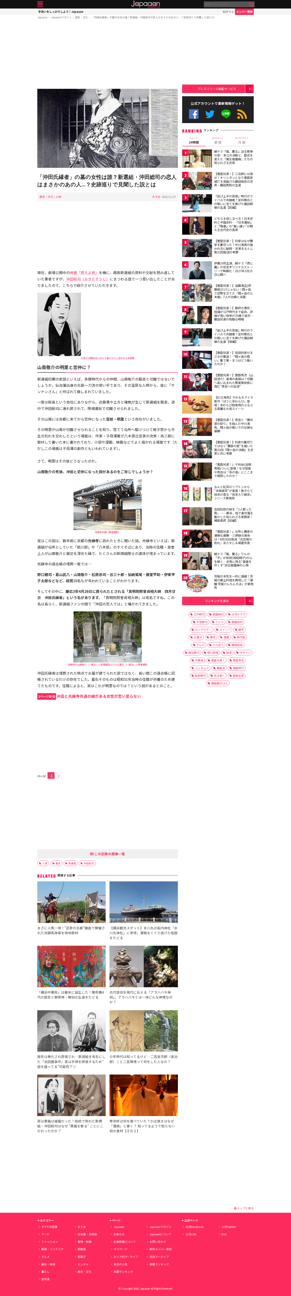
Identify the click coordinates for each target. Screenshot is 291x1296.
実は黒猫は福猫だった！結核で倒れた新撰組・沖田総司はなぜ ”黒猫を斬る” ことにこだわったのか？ (70, 1126)
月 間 (241, 140)
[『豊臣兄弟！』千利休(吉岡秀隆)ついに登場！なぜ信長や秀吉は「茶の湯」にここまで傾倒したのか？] (197, 472)
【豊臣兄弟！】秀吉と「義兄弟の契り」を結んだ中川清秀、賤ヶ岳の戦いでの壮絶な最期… (233, 425)
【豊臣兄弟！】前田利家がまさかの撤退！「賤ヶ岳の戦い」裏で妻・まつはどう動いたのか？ (233, 358)
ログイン (228, 12)
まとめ (82, 1227)
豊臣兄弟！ (218, 660)
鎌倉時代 (238, 668)
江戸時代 (199, 614)
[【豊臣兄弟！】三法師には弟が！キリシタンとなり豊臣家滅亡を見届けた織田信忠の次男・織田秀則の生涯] (197, 181)
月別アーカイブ (159, 1257)
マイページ (120, 1249)
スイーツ (224, 630)
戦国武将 (237, 622)
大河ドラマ (238, 614)
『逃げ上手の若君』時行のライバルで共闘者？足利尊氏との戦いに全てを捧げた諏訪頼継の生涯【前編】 (233, 202)
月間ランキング (123, 1272)
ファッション (49, 1242)
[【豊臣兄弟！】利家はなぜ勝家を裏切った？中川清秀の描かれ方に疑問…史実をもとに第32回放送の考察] (197, 248)
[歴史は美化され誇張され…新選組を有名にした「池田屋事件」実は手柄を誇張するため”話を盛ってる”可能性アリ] (71, 1031)
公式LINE (226, 114)
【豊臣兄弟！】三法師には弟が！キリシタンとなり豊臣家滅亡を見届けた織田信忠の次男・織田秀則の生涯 (233, 179)
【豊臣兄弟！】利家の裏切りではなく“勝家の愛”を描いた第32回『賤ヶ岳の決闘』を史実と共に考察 (233, 448)
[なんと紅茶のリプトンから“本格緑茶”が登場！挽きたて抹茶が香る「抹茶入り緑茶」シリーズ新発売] (197, 494)
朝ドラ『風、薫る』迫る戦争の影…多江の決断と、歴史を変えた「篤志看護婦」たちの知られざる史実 (233, 157)
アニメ (219, 622)
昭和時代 (200, 676)
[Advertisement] (107, 55)
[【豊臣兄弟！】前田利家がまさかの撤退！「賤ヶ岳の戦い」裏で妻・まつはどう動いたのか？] (197, 360)
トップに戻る (245, 1208)
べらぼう (218, 645)
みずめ (156, 197)
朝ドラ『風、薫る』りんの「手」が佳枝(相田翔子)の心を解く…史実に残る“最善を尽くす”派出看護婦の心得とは (233, 561)
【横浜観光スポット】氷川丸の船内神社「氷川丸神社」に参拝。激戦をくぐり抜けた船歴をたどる (143, 932)
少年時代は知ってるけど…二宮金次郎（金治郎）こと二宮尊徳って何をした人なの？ (143, 1059)
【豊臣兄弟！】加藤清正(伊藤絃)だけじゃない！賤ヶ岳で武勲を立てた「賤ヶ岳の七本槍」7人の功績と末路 (233, 291)
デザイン (245, 653)
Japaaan (145, 4)
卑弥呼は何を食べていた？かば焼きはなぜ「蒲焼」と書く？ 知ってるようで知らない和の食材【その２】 (142, 1126)
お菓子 (198, 637)
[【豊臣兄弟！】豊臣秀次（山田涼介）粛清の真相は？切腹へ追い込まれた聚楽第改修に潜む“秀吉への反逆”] (197, 382)
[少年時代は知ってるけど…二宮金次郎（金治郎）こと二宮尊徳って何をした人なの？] (143, 1031)
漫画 (226, 637)
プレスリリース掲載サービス (216, 88)
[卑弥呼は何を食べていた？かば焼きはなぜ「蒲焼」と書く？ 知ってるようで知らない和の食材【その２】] (143, 1096)
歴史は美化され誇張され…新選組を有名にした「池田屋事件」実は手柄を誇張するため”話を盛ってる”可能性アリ (71, 1061)
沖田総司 (89, 863)
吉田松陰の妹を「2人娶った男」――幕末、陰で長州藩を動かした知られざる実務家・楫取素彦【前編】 (233, 515)
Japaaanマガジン (61, 17)
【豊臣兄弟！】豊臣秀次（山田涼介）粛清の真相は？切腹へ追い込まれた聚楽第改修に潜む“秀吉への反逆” (233, 381)
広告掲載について (125, 1242)
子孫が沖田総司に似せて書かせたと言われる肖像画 (107, 358)
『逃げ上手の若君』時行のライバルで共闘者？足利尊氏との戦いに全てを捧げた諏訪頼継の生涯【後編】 (233, 336)
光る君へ (219, 676)
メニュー (40, 4)
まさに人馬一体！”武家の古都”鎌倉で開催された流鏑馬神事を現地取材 (71, 930)
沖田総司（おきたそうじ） (88, 279)
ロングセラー (203, 630)
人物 (58, 197)
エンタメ (83, 1264)
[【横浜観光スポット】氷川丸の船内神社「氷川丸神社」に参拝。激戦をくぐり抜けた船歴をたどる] (143, 902)
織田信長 (237, 645)
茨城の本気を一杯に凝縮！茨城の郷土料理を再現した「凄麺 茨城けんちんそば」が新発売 (234, 582)
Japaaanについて (160, 1234)
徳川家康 (212, 653)
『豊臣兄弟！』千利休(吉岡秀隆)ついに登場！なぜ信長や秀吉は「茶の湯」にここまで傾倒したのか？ (233, 470)
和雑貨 (82, 1249)
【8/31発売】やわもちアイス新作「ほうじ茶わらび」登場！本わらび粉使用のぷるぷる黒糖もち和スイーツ (233, 403)
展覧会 (221, 668)
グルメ (45, 1257)
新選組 (72, 863)
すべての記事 (49, 1227)
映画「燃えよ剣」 (84, 272)
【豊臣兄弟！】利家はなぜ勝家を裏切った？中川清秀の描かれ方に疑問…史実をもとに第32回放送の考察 (233, 246)
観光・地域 (48, 1264)
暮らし (45, 1272)
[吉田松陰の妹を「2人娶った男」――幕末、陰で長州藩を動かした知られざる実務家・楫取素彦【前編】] (197, 517)
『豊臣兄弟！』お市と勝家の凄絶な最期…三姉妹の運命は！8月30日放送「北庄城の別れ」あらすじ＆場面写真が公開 (233, 539)
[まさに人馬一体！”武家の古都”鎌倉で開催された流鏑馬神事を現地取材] (71, 902)
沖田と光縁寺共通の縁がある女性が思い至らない (89, 696)
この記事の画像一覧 (109, 853)
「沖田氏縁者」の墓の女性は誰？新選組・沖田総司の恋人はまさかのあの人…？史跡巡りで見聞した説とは (153, 17)
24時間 (194, 140)
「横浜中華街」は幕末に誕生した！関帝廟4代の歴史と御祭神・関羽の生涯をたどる (70, 994)
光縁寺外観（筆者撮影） (108, 532)
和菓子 (82, 1257)
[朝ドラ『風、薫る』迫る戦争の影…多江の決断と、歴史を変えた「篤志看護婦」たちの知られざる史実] (197, 159)
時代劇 (241, 637)
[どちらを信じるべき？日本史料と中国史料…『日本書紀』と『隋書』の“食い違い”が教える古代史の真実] (197, 226)
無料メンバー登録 (161, 1249)
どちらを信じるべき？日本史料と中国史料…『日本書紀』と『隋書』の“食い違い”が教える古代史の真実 (233, 224)
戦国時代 (218, 614)
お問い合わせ (158, 1242)
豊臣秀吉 (238, 660)
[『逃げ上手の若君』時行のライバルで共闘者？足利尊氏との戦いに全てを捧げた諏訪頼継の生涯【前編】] (197, 204)
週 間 (217, 140)
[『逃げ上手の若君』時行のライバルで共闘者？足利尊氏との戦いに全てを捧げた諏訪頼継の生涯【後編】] (197, 338)
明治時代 (193, 653)
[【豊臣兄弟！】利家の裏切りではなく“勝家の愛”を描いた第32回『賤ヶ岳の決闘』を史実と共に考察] (197, 450)
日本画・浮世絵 (87, 1234)
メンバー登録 (244, 12)
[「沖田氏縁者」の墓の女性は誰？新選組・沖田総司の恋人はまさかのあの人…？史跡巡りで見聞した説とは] (107, 129)
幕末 (58, 863)
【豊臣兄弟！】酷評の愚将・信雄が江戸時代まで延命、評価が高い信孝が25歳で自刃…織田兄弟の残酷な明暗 (234, 314)
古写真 (45, 1279)
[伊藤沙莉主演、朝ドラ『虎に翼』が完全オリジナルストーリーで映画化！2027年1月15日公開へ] (197, 271)
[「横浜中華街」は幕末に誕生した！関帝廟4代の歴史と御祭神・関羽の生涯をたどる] (71, 967)
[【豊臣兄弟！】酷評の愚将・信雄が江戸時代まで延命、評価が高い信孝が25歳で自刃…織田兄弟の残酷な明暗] (197, 315)
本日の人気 (120, 1264)
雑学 (241, 630)
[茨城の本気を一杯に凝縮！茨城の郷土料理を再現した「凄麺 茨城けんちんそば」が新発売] (197, 584)
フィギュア (202, 668)
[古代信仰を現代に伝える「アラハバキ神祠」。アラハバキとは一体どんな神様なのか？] (143, 967)
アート (45, 1234)
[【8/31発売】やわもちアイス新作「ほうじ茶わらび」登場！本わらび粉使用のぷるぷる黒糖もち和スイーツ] (197, 405)
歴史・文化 (81, 17)
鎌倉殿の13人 (219, 683)
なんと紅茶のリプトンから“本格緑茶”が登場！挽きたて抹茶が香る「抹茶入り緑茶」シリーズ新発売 (233, 492)
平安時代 (201, 622)
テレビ (200, 645)
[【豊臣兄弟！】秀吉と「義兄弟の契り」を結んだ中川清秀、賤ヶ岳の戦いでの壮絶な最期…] (197, 427)
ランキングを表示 (217, 601)
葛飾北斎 (238, 676)
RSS (242, 114)
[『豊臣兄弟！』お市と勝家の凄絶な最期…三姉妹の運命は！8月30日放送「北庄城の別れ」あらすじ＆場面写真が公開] (197, 539)
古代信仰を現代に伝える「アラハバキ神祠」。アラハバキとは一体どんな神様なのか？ (141, 997)
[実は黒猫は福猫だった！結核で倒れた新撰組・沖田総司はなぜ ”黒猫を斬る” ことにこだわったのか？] (71, 1096)
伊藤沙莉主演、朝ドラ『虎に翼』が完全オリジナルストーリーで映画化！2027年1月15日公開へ (233, 269)
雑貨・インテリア (52, 1249)
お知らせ (119, 1234)
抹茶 (229, 653)
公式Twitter (210, 114)
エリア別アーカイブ (126, 1257)
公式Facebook (194, 114)
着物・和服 (84, 1242)
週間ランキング (159, 1264)
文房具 (199, 660)
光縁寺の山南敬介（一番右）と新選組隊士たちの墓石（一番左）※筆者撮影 (107, 664)
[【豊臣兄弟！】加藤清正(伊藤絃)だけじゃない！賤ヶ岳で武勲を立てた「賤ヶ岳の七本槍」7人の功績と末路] (197, 293)
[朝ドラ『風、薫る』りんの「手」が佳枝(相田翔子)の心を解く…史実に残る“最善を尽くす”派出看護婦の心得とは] (197, 561)
